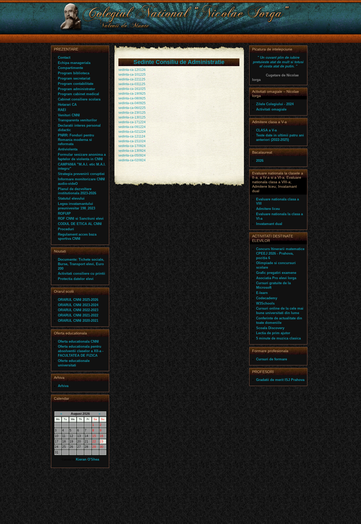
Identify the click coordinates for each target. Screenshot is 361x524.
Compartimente (70, 68)
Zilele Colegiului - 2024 (275, 104)
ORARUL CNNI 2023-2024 (78, 305)
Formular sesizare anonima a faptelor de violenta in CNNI (82, 157)
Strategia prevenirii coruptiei (81, 174)
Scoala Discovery (270, 328)
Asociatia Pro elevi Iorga (276, 278)
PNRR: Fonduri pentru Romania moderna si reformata (76, 139)
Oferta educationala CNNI (78, 341)
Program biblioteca (73, 73)
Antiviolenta (67, 149)
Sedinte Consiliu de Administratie (178, 62)
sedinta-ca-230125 (132, 112)
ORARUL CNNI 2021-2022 (78, 315)
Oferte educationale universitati (74, 363)
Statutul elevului (71, 198)
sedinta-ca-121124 (131, 136)
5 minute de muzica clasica (278, 338)
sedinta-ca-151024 (132, 141)
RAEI (62, 110)
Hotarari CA (67, 105)
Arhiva (63, 386)
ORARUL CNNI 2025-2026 (78, 300)
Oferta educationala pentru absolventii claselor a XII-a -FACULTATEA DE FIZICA (80, 350)
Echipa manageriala (74, 63)
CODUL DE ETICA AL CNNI (80, 224)
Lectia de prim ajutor (273, 333)
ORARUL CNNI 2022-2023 (78, 310)
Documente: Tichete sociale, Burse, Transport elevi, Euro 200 (81, 264)
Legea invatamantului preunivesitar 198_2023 (76, 206)
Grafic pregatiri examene (276, 273)
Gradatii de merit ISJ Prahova (280, 380)
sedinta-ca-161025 (132, 89)
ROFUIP (64, 213)
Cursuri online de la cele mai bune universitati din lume (279, 310)
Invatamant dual (269, 224)
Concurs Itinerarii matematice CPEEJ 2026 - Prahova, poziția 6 (280, 253)
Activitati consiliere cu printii (81, 273)
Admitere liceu (268, 209)
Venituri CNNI (69, 115)
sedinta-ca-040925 (132, 103)
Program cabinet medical (78, 94)
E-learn (262, 293)
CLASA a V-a (266, 130)
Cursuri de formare (271, 359)
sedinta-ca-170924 (132, 146)
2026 (259, 161)
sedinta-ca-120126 (132, 70)
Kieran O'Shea (87, 459)
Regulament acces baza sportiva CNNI (77, 236)
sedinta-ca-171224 (132, 122)
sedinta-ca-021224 (132, 132)
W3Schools (265, 303)
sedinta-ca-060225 (132, 108)
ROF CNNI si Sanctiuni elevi (81, 218)
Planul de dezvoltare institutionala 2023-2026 (77, 191)
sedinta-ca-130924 (132, 151)
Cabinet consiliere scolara (79, 99)
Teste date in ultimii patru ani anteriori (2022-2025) (280, 137)
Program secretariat (74, 78)
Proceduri (66, 229)
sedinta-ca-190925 (132, 93)
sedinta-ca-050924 (132, 155)
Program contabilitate (75, 84)
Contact (64, 57)
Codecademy (266, 298)
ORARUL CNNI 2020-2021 (78, 321)
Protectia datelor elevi (76, 279)
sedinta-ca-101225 (132, 74)
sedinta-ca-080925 (132, 98)
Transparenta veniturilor (77, 120)
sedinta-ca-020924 (132, 160)
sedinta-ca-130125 (132, 117)
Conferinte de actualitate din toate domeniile (279, 320)
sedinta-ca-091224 (132, 127)
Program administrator (76, 89)
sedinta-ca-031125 (131, 84)
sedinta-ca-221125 (131, 79)
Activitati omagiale (271, 109)
